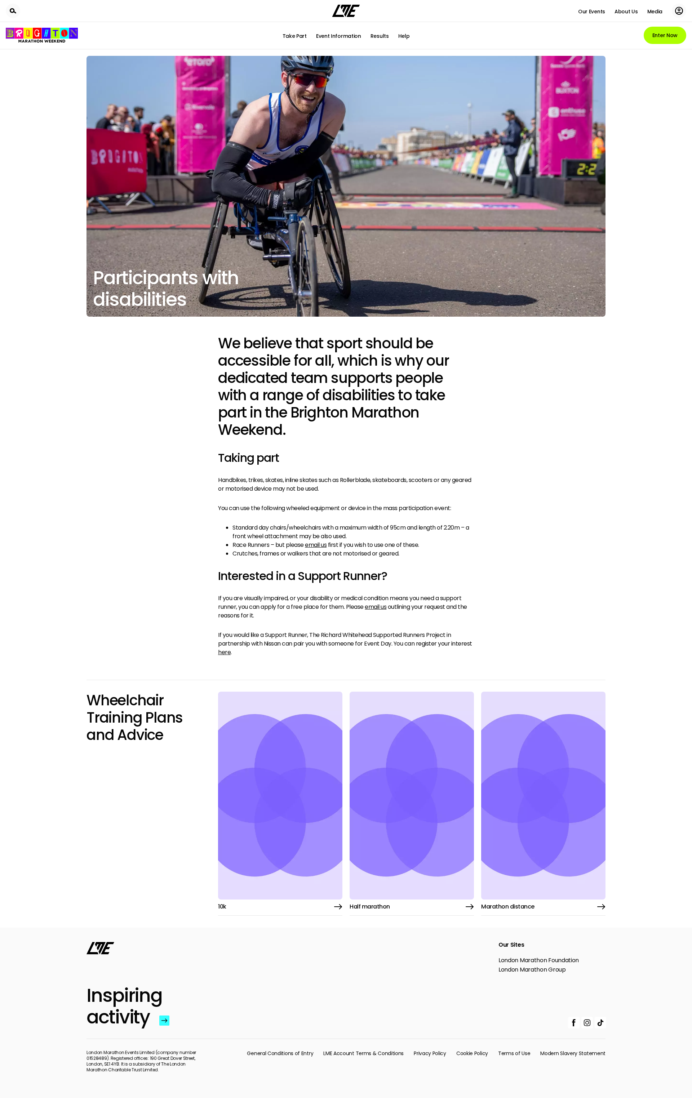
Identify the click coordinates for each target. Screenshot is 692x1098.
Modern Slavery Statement (573, 1053)
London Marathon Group (532, 970)
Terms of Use (514, 1053)
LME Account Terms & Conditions (363, 1053)
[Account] (679, 11)
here (224, 652)
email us (316, 545)
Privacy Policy (430, 1053)
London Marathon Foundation (538, 960)
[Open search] (13, 11)
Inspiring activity (121, 1006)
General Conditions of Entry (280, 1053)
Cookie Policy (472, 1053)
